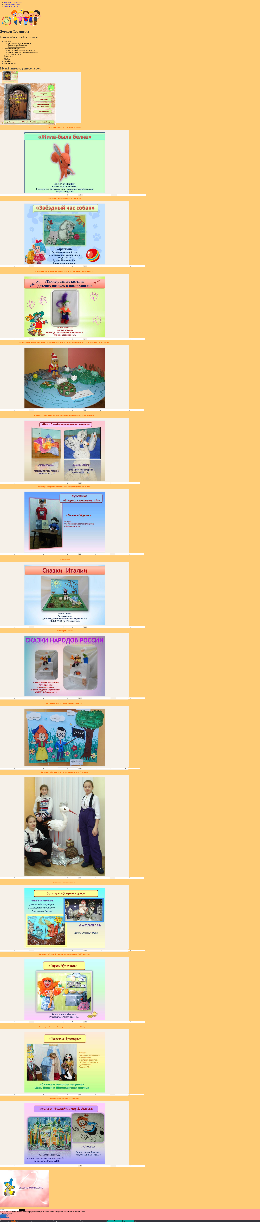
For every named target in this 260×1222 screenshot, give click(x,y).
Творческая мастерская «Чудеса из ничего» (23, 52)
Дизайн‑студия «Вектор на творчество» (22, 50)
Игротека (7, 61)
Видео (6, 58)
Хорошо (109, 1221)
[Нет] (135, 1221)
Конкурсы (7, 60)
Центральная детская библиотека (19, 43)
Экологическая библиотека (17, 45)
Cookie (13, 1221)
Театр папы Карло (14, 54)
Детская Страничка (14, 31)
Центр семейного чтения (16, 47)
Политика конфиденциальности (123, 1221)
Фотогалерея (8, 56)
